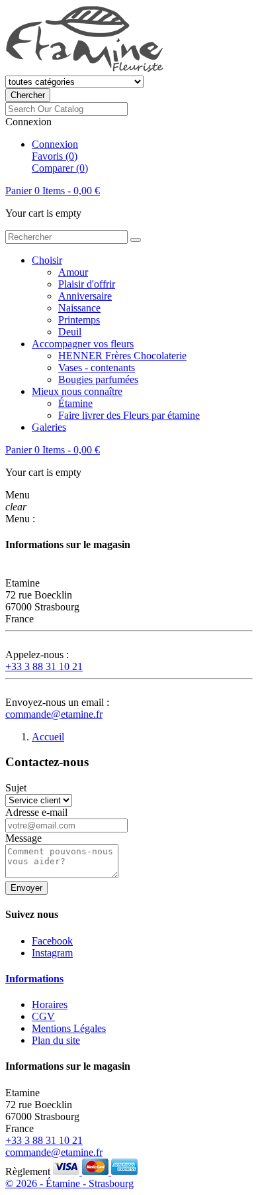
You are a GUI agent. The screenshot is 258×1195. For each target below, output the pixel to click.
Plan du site (56, 1040)
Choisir (47, 260)
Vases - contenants (96, 367)
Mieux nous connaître (77, 391)
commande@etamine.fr (54, 714)
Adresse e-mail (36, 812)
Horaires (49, 1004)
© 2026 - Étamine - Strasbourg (69, 1183)
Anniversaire (85, 296)
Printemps (79, 319)
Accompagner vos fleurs (83, 343)
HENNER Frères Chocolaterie (122, 355)
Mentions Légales (69, 1028)
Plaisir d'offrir (86, 284)
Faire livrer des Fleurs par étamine (129, 415)
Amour (73, 272)
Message (23, 838)
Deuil (69, 331)
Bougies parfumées (98, 379)
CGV (43, 1016)
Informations (34, 978)
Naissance (79, 307)
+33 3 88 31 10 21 (44, 666)
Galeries (49, 427)
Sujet (15, 787)
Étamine (75, 403)
